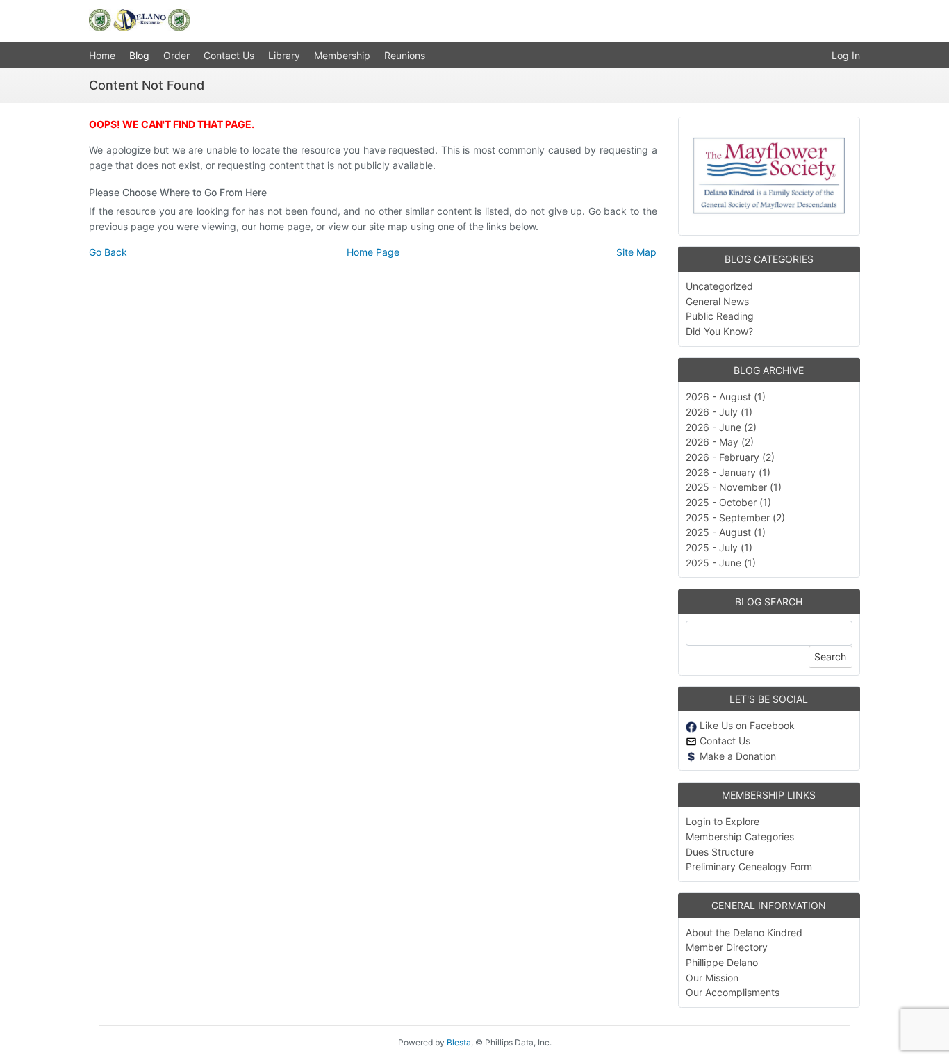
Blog (139, 55)
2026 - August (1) (726, 396)
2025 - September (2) (735, 517)
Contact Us (229, 55)
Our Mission (712, 978)
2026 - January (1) (728, 472)
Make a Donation (736, 756)
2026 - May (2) (720, 442)
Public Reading (720, 316)
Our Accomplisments (732, 992)
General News (717, 301)
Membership (342, 55)
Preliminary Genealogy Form (749, 866)
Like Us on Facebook (746, 725)
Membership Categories (740, 836)
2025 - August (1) (726, 532)
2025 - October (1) (728, 502)
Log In (846, 55)
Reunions (404, 55)
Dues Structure (720, 852)
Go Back (108, 252)
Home (102, 55)
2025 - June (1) (721, 563)
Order (176, 55)
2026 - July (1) (719, 412)
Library (284, 55)
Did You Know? (719, 331)
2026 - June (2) (721, 427)
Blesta (459, 1042)
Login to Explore (722, 821)
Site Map (636, 252)
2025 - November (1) (734, 487)
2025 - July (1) (719, 547)
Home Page (373, 252)
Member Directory (727, 947)
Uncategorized (719, 286)
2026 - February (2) (730, 457)
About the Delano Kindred (744, 932)
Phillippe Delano (722, 962)
